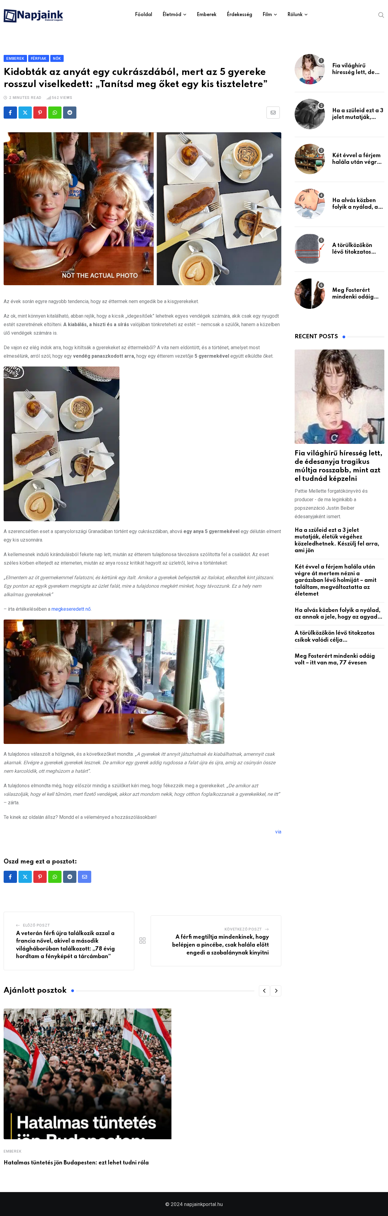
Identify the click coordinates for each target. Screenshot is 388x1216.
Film (267, 14)
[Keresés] (381, 14)
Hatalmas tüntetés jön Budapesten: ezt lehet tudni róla (76, 1163)
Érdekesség (239, 14)
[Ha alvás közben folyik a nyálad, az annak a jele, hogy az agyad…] (310, 204)
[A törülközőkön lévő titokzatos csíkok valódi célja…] (310, 249)
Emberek (206, 14)
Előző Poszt (36, 925)
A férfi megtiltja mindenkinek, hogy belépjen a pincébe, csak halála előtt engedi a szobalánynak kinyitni (220, 944)
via (278, 832)
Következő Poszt (243, 929)
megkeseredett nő (71, 609)
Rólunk (295, 14)
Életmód (171, 14)
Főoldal (143, 14)
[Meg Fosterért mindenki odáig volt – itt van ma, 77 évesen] (310, 294)
